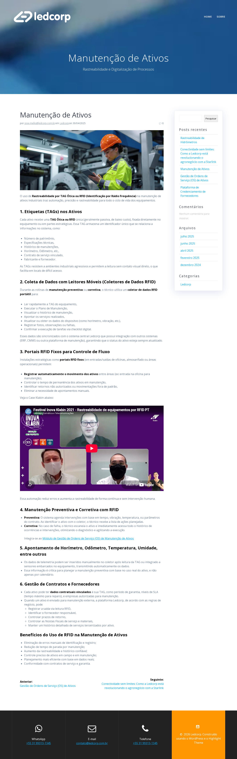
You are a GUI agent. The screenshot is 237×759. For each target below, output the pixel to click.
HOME (208, 16)
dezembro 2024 (190, 265)
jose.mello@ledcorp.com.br (39, 123)
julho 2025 (187, 236)
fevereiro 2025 (189, 258)
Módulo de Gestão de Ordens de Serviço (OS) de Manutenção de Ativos (88, 538)
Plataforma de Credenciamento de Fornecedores (193, 191)
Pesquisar (211, 118)
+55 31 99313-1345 (38, 743)
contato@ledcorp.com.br (92, 743)
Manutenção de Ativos (194, 169)
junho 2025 (187, 243)
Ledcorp (64, 123)
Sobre (221, 16)
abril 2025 (186, 251)
